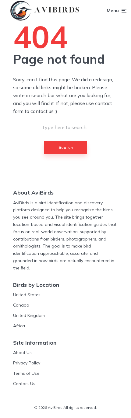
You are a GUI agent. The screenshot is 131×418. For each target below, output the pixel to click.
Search (65, 147)
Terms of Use (26, 373)
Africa (19, 325)
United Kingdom (29, 315)
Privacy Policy (26, 363)
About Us (22, 352)
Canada (21, 305)
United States (27, 294)
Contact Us (24, 383)
